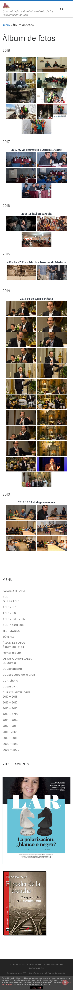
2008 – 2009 (11, 750)
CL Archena (10, 681)
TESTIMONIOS (11, 631)
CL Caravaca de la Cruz (19, 675)
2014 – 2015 (10, 714)
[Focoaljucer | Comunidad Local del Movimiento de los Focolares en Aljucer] (6, 5)
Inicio (6, 25)
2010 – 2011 (10, 738)
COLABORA (10, 686)
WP (24, 973)
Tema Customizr (57, 973)
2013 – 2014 (10, 720)
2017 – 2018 (10, 697)
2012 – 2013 (10, 726)
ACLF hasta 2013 (13, 625)
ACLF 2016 (9, 613)
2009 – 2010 (10, 744)
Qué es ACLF (11, 601)
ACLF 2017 (9, 607)
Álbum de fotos (13, 647)
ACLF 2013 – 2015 (14, 619)
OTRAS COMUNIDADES (17, 659)
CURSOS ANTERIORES (16, 692)
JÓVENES (8, 637)
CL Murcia (9, 663)
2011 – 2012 (10, 732)
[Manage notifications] (65, 982)
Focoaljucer (27, 964)
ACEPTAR (36, 988)
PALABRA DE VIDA (14, 591)
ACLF (6, 597)
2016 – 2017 (10, 702)
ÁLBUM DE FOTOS (14, 643)
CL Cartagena (12, 669)
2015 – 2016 (10, 708)
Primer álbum (12, 653)
